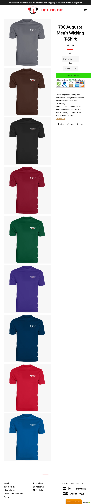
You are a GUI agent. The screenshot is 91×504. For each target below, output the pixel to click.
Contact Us (8, 497)
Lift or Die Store (76, 483)
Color (70, 53)
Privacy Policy (9, 490)
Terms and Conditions (13, 494)
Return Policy (9, 487)
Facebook (39, 483)
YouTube (39, 490)
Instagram (39, 487)
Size (70, 63)
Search (6, 483)
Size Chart (60, 118)
